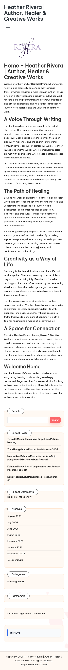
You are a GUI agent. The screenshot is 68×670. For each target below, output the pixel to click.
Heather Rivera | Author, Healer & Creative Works (25, 13)
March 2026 (13, 534)
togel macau (25, 613)
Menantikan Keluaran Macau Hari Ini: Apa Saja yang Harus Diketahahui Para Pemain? (31, 458)
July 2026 (12, 522)
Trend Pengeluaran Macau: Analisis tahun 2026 (32, 449)
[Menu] (7, 27)
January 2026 (14, 547)
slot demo (12, 613)
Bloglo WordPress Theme (34, 664)
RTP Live (15, 632)
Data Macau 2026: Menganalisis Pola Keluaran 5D (32, 478)
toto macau (39, 613)
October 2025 (15, 559)
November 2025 (16, 553)
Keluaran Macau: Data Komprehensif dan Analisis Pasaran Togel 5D (33, 468)
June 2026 (13, 528)
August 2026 (14, 516)
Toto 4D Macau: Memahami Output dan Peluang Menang (33, 441)
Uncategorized (15, 581)
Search (16, 411)
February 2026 (15, 541)
